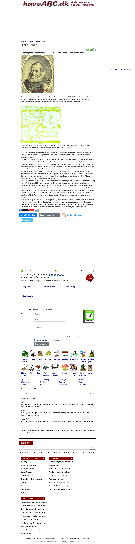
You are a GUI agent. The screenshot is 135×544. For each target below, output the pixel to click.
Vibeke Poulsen (26, 419)
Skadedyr (62, 380)
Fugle (22, 380)
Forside (30, 41)
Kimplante (24, 482)
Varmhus (81, 380)
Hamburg (24, 461)
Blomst (51, 493)
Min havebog (44, 380)
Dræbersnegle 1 (54, 465)
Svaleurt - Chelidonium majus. (59, 482)
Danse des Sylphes (27, 468)
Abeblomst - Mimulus (56, 479)
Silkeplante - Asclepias (28, 465)
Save (32, 210)
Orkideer (43, 382)
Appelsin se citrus (27, 475)
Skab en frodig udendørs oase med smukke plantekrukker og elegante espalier (62, 461)
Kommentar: (25, 327)
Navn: (23, 313)
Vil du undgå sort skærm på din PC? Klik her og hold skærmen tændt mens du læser (52, 52)
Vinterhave (82, 382)
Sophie (23, 402)
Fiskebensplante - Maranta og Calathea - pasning (34, 523)
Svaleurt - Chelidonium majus (59, 486)
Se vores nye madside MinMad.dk (119, 69)
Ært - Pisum (25, 486)
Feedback (27, 220)
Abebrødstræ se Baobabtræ (58, 475)
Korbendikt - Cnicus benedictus (31, 479)
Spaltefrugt (24, 493)
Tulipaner (62, 382)
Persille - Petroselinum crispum (60, 472)
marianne (24, 428)
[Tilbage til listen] (55, 271)
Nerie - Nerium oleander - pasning (32, 509)
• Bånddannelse (27, 296)
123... (93, 452)
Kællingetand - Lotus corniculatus (60, 489)
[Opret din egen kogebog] (89, 317)
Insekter (23, 384)
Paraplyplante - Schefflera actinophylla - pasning (34, 516)
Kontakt (67, 538)
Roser (42, 384)
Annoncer (60, 538)
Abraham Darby (26, 533)
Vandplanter (63, 384)
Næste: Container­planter (84, 271)
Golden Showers (26, 472)
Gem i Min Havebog (27, 215)
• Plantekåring (70, 287)
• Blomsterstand (49, 287)
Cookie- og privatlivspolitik (80, 538)
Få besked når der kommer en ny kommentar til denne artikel (57, 337)
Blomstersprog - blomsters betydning (33, 512)
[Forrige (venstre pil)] (87, 49)
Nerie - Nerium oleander (29, 526)
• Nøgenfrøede (27, 287)
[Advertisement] (58, 23)
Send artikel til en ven (75, 215)
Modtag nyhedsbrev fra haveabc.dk (48, 340)
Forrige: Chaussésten (31, 271)
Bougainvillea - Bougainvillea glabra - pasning (34, 505)
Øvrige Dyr (82, 384)
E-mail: (23, 319)
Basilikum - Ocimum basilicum (59, 468)
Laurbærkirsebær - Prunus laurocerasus (34, 530)
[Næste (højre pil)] (90, 49)
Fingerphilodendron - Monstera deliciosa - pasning (34, 502)
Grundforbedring (26, 489)
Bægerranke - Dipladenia (29, 519)
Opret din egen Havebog (49, 215)
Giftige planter (25, 382)
